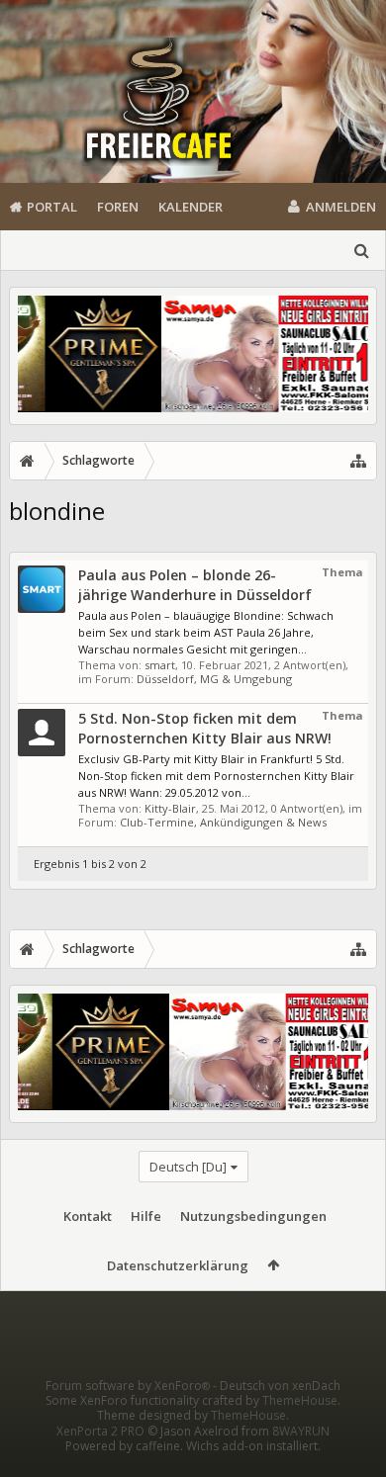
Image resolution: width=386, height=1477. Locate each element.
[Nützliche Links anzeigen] (358, 460)
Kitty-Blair (170, 808)
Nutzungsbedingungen (253, 1216)
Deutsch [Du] (188, 1166)
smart (160, 664)
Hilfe (146, 1216)
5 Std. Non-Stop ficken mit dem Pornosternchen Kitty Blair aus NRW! (205, 728)
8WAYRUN (301, 1431)
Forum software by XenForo (128, 1385)
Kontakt (87, 1216)
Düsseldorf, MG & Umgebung (214, 678)
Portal (52, 207)
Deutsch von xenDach (280, 1385)
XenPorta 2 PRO (100, 1431)
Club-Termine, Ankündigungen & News (223, 822)
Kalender (190, 207)
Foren (118, 207)
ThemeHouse (300, 1400)
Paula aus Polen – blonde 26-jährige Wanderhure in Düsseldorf (195, 584)
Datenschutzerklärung (177, 1265)
